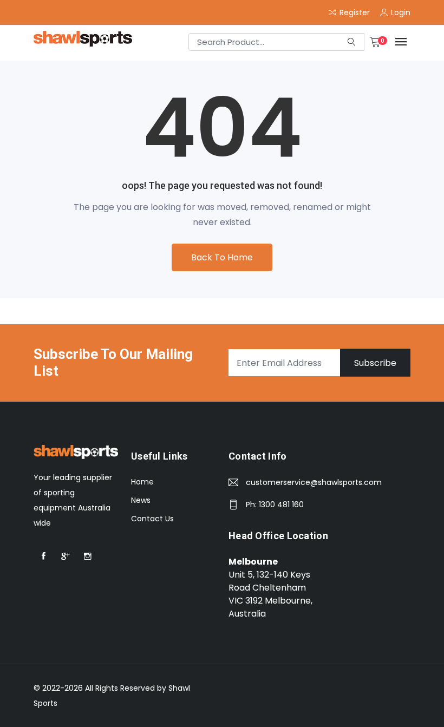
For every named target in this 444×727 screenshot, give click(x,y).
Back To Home (222, 257)
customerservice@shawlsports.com (314, 482)
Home (142, 481)
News (141, 500)
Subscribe (375, 363)
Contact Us (152, 518)
